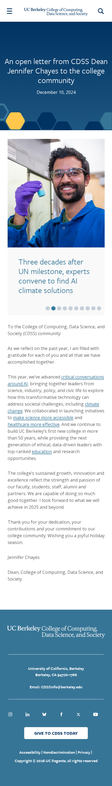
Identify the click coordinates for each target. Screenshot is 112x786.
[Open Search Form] (101, 11)
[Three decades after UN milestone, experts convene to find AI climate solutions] (56, 193)
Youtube (95, 714)
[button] (47, 308)
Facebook (61, 714)
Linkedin (27, 714)
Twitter (78, 714)
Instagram (10, 714)
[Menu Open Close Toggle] (9, 11)
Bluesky (44, 714)
